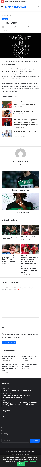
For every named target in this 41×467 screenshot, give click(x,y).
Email (4, 320)
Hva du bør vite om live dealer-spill (29, 365)
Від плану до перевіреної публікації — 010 (18, 1)
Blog (4, 422)
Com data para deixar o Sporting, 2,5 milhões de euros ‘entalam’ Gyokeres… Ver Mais (10, 258)
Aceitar (21, 464)
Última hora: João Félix (29, 237)
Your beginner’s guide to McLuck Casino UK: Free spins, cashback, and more (10, 367)
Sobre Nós (19, 454)
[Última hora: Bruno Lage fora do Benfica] (7, 133)
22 (3, 416)
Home (5, 15)
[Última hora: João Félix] (30, 230)
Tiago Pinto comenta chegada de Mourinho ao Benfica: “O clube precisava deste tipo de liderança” (25, 122)
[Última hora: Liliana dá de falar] (7, 113)
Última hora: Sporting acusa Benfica (9, 238)
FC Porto (5, 425)
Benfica (10, 15)
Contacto (26, 454)
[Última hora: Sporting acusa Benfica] (11, 230)
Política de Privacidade (29, 461)
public (4, 431)
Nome (4, 313)
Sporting (5, 434)
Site (3, 327)
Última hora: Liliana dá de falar (24, 111)
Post (4, 428)
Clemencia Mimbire (9, 27)
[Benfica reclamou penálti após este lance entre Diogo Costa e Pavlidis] (7, 104)
